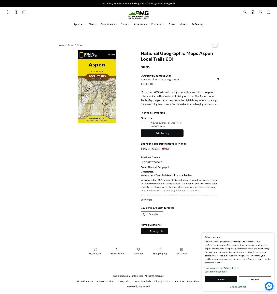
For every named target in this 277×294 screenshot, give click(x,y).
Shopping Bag (160, 253)
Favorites (138, 253)
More (183, 24)
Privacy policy (124, 281)
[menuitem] (213, 45)
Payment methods (142, 281)
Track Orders (117, 253)
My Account (95, 253)
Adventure (140, 24)
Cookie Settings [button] (238, 286)
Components (108, 24)
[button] (138, 15)
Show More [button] (146, 199)
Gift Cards (181, 253)
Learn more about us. (216, 271)
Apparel (78, 24)
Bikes (92, 24)
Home (61, 45)
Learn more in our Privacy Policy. (222, 268)
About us (179, 281)
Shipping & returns (163, 281)
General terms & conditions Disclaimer (96, 281)
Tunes (172, 24)
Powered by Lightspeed (138, 286)
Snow (124, 24)
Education (157, 24)
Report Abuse (193, 281)
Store (70, 45)
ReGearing (197, 24)
